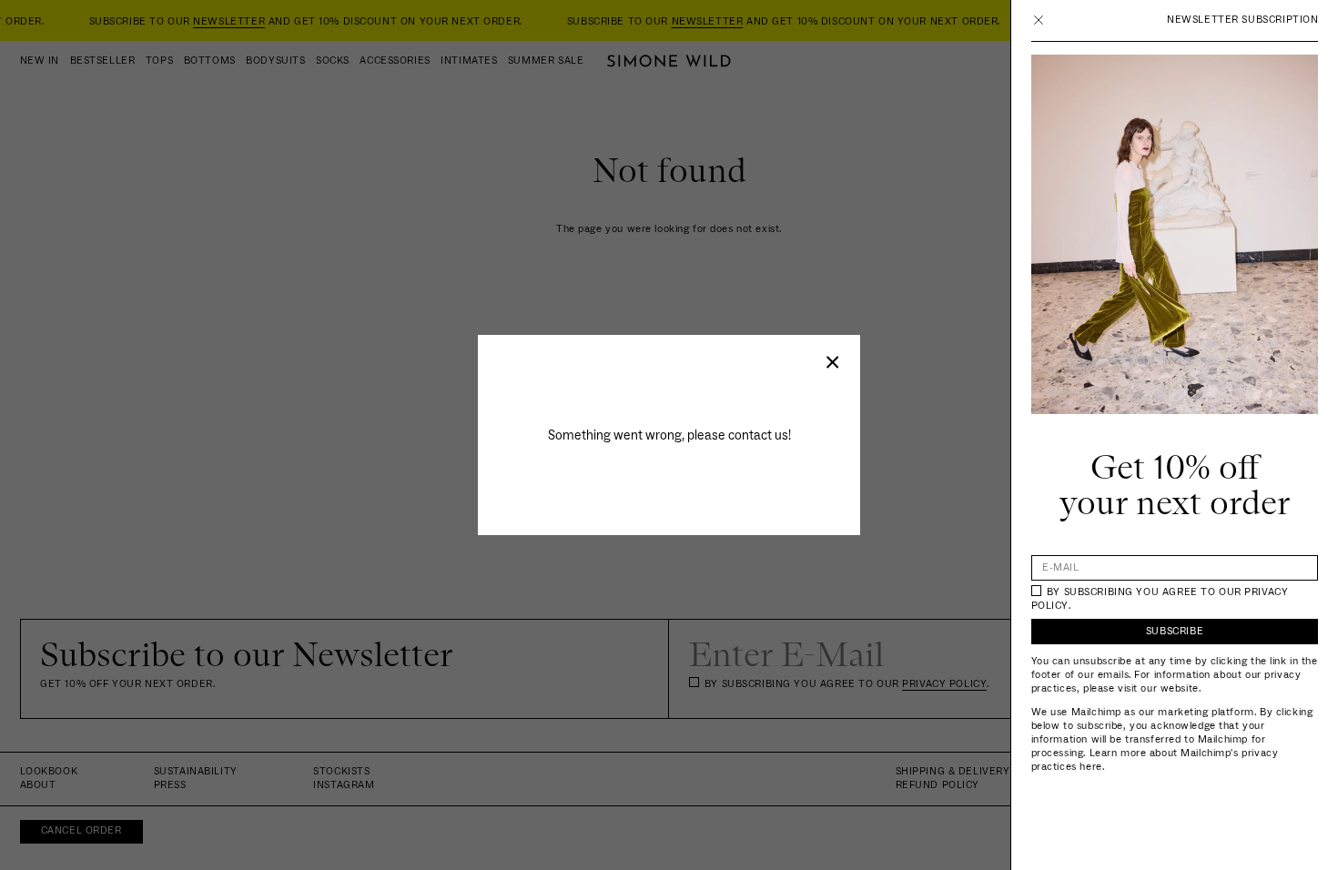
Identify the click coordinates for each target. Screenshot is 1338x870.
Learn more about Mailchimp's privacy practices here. (1155, 760)
